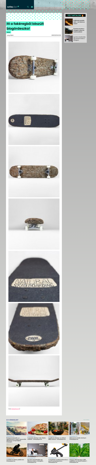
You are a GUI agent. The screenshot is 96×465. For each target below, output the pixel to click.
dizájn (8, 32)
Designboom (15, 409)
